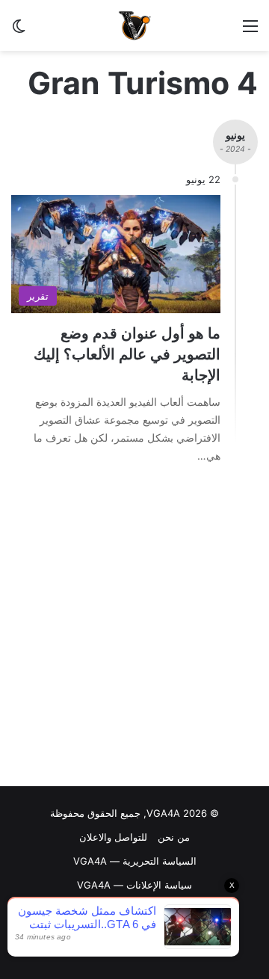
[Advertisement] (134, 629)
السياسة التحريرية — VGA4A (135, 861)
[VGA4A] (134, 25)
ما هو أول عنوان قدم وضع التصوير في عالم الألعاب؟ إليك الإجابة (127, 354)
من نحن (174, 837)
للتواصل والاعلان (113, 837)
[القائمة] (250, 31)
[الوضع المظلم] (18, 31)
